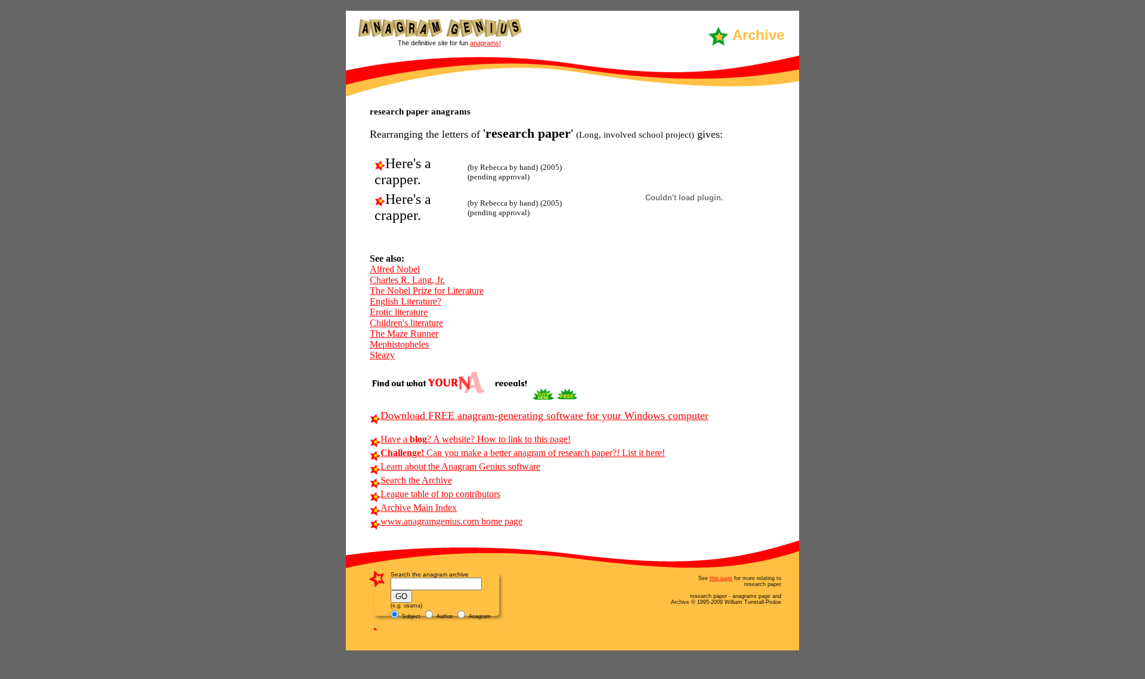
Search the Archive (416, 480)
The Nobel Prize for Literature (427, 291)
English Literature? (405, 301)
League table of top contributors (440, 494)
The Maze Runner (404, 333)
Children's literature (406, 323)
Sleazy (382, 355)
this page (721, 578)
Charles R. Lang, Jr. (407, 280)
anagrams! (485, 42)
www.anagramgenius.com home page (451, 521)
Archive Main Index (418, 508)
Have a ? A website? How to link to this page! (475, 439)
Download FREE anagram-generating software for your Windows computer (544, 415)
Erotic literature (399, 312)
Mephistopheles (399, 344)
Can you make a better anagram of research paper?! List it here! (522, 453)
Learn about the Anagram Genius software (460, 466)
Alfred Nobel (395, 269)
